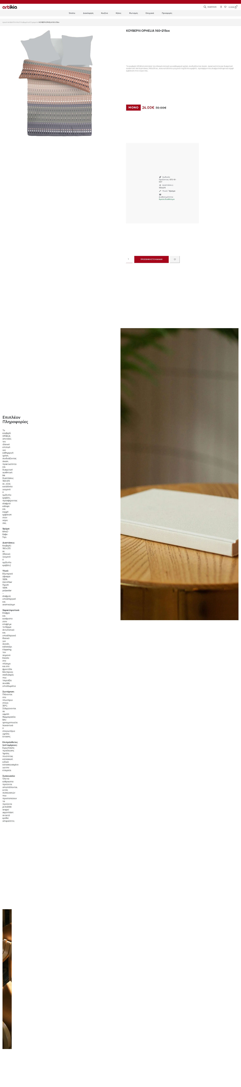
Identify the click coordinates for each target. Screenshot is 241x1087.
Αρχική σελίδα (7, 22)
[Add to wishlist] (175, 259)
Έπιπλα (16, 22)
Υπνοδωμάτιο (24, 22)
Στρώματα (34, 22)
